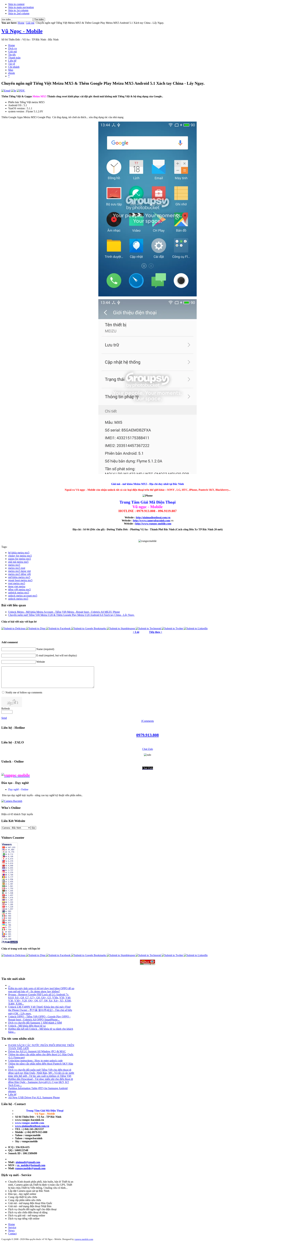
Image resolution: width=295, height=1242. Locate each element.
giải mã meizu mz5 (18, 561)
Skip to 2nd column (18, 13)
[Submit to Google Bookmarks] (89, 628)
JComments (147, 721)
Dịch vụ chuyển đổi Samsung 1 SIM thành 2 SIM (35, 1022)
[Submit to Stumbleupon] (121, 628)
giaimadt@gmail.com (28, 1162)
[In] (13, 90)
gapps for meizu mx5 (19, 558)
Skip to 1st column (18, 10)
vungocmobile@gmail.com (30, 1168)
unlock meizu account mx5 (22, 595)
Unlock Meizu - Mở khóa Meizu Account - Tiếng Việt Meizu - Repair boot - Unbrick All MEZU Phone (64, 611)
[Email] (5, 90)
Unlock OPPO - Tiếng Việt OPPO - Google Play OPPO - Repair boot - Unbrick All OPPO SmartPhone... (39, 1018)
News (11, 1230)
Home (21, 22)
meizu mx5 (14, 564)
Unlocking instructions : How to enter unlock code (35, 1060)
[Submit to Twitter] (173, 628)
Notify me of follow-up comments (23, 692)
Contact (12, 1233)
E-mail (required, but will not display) (56, 655)
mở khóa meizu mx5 (19, 577)
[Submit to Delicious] (13, 628)
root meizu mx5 (16, 583)
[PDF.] (21, 90)
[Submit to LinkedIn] (196, 628)
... (9, 985)
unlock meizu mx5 (18, 598)
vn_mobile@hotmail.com (31, 1165)
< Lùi (136, 632)
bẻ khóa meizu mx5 (18, 552)
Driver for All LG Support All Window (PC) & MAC (37, 1051)
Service (12, 1227)
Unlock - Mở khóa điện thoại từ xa (27, 1025)
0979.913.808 (147, 735)
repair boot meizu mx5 (20, 580)
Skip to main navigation (21, 7)
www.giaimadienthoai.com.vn (32, 1126)
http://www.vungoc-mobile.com (153, 523)
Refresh (5, 708)
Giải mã (30, 22)
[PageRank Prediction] (147, 962)
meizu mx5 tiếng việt (19, 574)
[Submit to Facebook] (58, 628)
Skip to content (16, 4)
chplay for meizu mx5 (20, 555)
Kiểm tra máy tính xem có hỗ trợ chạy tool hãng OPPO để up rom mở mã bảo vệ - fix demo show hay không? (41, 990)
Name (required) (45, 649)
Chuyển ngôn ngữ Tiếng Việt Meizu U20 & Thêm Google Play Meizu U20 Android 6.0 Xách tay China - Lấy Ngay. (71, 614)
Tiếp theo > (155, 632)
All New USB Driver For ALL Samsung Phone (34, 1097)
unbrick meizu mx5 (18, 592)
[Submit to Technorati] (149, 628)
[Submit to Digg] (36, 628)
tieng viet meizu (16, 586)
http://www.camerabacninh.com (151, 520)
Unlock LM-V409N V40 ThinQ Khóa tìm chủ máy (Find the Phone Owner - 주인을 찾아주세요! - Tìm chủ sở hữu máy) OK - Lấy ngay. (40, 1010)
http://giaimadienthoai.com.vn (153, 517)
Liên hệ (12, 1094)
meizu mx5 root (16, 568)
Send (4, 717)
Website (40, 661)
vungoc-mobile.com (83, 1239)
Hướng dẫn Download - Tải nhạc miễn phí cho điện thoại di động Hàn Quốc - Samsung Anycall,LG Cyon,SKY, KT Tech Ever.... (40, 1082)
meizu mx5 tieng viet (19, 571)
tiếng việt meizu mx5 (19, 589)
